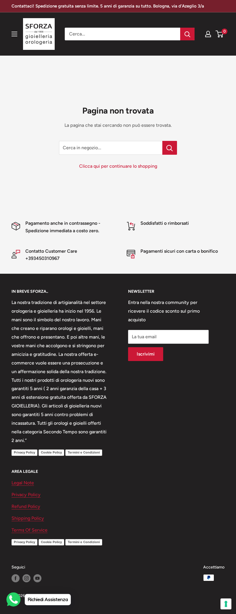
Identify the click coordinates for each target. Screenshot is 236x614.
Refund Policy (26, 506)
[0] (219, 34)
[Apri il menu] (14, 34)
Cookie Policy (51, 452)
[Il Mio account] (208, 34)
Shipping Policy (28, 518)
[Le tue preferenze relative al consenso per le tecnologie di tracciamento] (225, 603)
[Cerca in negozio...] (169, 148)
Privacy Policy (24, 452)
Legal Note (23, 482)
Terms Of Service (29, 530)
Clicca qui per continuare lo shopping (118, 166)
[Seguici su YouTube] (37, 578)
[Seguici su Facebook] (16, 578)
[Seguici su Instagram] (26, 578)
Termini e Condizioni (84, 452)
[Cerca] (187, 34)
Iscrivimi (146, 354)
